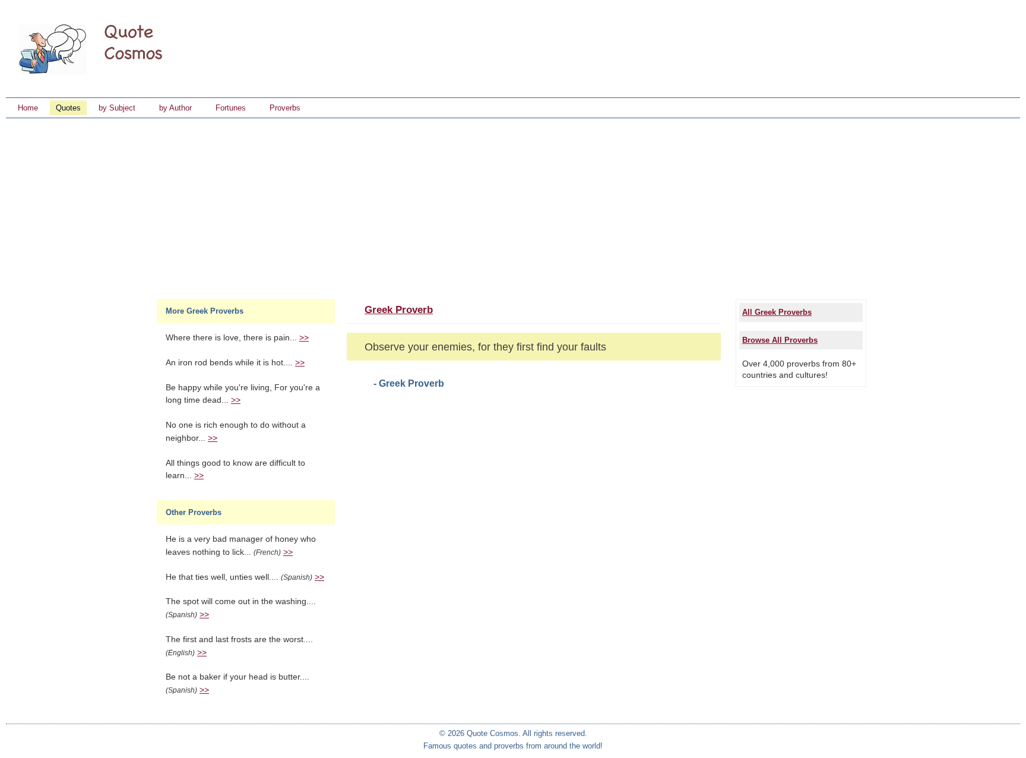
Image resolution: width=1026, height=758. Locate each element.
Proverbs (285, 107)
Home (28, 107)
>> (304, 337)
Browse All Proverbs (780, 340)
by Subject (117, 107)
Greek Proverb (399, 309)
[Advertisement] (513, 207)
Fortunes (231, 107)
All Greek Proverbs (777, 312)
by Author (175, 107)
